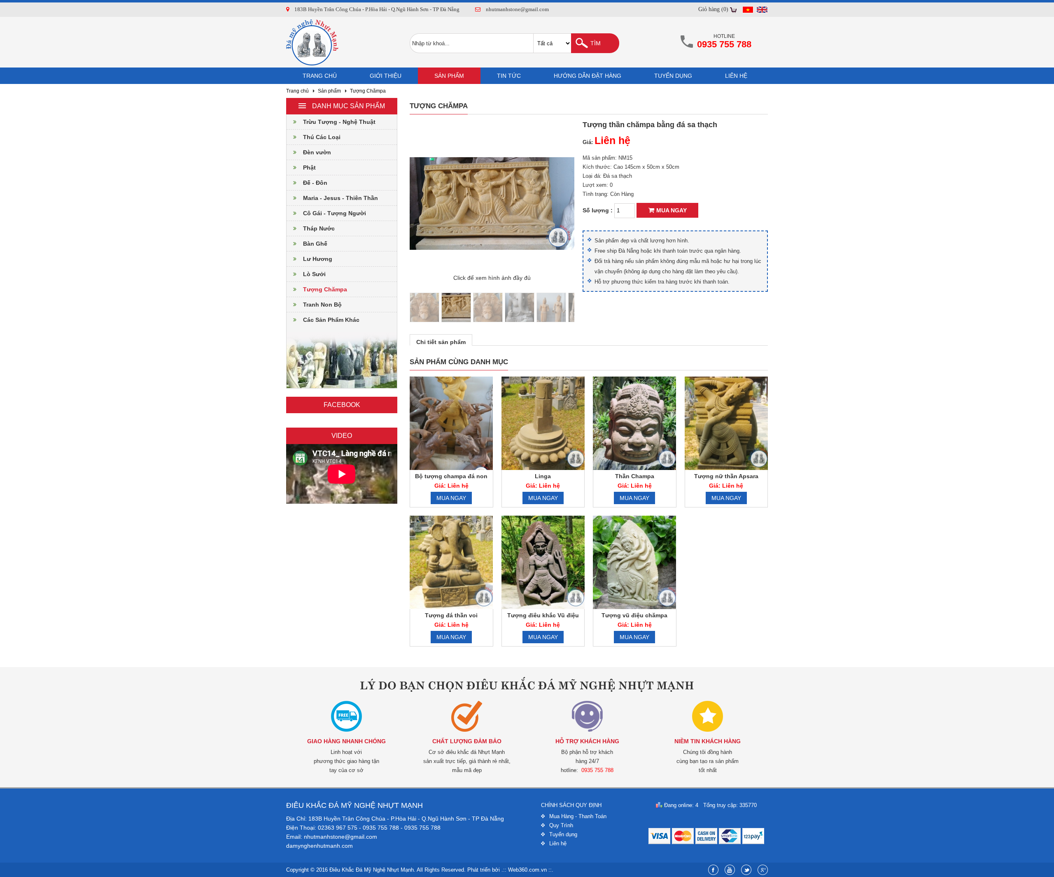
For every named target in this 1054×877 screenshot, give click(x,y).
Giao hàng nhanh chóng (346, 741)
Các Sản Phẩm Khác (331, 319)
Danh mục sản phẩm (348, 105)
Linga (543, 476)
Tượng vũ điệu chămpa (634, 615)
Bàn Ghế (315, 243)
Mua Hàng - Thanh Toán (577, 816)
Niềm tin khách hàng (707, 741)
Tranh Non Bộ (322, 304)
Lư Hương (317, 259)
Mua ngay (671, 210)
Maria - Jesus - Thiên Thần (340, 198)
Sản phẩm (449, 75)
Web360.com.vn (527, 870)
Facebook (342, 404)
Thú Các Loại (321, 137)
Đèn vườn (317, 152)
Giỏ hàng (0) (713, 9)
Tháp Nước (319, 228)
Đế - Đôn (315, 182)
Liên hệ (736, 75)
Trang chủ (320, 75)
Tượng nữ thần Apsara (726, 476)
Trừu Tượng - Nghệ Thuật (339, 122)
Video (341, 435)
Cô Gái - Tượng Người (334, 213)
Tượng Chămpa (368, 91)
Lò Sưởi (314, 274)
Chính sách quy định (571, 805)
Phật (309, 167)
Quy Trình (561, 825)
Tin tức (509, 75)
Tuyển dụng (673, 75)
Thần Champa (634, 476)
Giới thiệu (385, 75)
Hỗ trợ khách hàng (587, 741)
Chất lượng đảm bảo (466, 741)
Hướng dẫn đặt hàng (587, 75)
